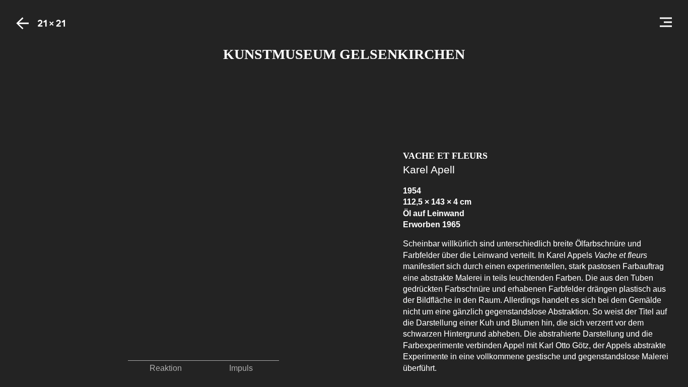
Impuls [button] (241, 368)
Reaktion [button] (166, 368)
